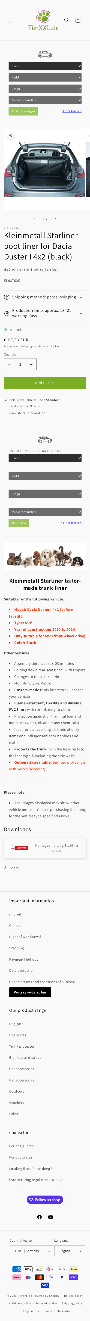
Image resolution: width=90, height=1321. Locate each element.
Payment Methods (23, 959)
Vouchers (16, 1102)
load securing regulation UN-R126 (36, 1179)
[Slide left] (34, 219)
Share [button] (14, 867)
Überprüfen (19, 523)
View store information (27, 413)
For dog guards (21, 1145)
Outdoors (16, 1091)
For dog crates (20, 1157)
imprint (15, 914)
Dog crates (17, 1035)
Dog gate (16, 1023)
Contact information (58, 1311)
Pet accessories (21, 1080)
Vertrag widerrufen (30, 992)
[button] (10, 20)
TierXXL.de (25, 1295)
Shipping (26, 346)
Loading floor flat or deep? (30, 1168)
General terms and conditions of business (42, 981)
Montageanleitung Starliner (56, 845)
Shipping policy (72, 1303)
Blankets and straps (25, 1057)
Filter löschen (72, 111)
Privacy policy (21, 1303)
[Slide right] (56, 219)
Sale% (14, 1113)
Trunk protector (21, 1046)
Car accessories (21, 1068)
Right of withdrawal (25, 936)
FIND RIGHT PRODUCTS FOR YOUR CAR (35, 451)
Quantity (10, 354)
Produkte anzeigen (23, 111)
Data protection (22, 970)
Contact (15, 925)
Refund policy (73, 1295)
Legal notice (31, 1311)
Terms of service (46, 1303)
